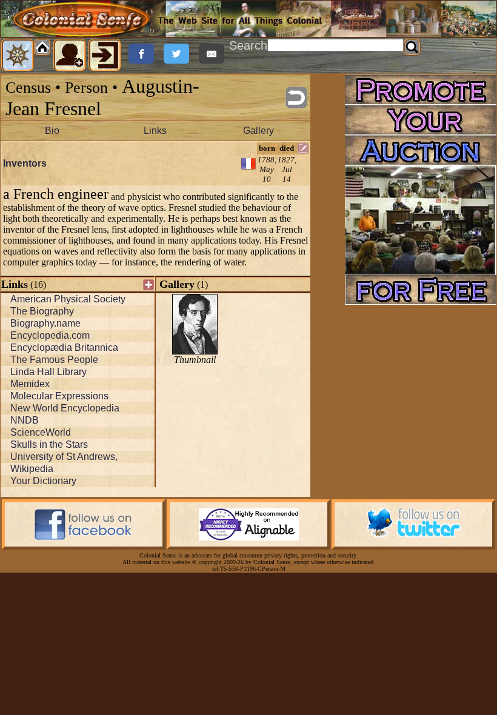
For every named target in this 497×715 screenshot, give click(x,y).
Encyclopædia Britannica (64, 347)
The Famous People (54, 359)
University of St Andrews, (64, 456)
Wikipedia (31, 469)
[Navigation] (17, 55)
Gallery (258, 130)
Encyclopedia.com (50, 335)
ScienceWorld (40, 432)
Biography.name (45, 323)
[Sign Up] (69, 55)
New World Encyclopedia (64, 408)
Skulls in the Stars (49, 444)
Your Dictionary (43, 481)
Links (155, 130)
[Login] (104, 55)
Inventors (25, 163)
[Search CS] (412, 47)
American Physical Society (67, 299)
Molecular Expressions (59, 396)
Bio (52, 130)
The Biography (42, 311)
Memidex (30, 384)
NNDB (24, 420)
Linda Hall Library (48, 372)
